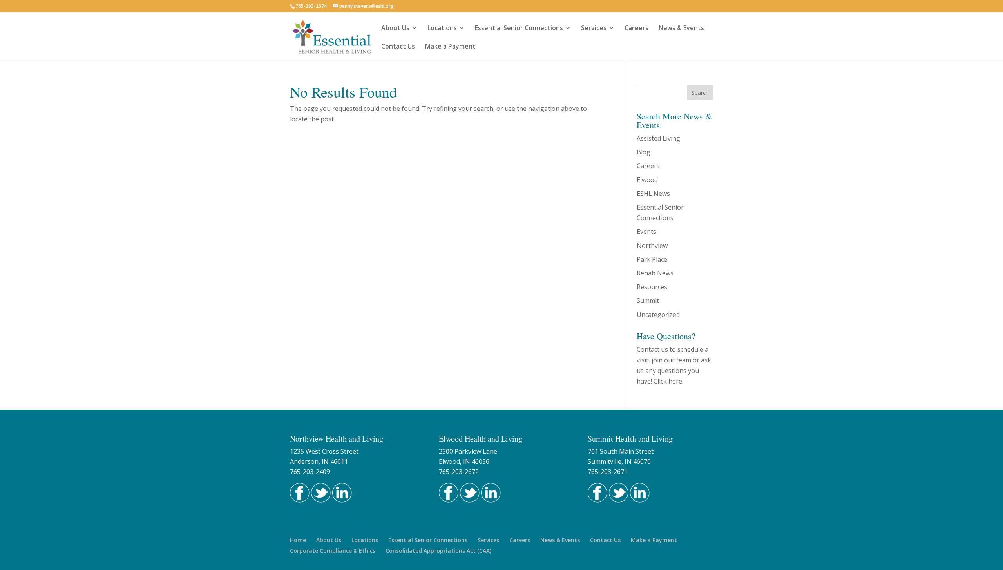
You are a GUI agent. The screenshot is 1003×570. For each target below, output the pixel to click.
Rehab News (655, 273)
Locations (442, 28)
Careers (636, 28)
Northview (652, 245)
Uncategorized (658, 314)
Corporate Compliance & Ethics (332, 550)
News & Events (681, 28)
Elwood (647, 180)
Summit (648, 300)
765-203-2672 (459, 471)
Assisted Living (658, 138)
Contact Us (398, 47)
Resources (652, 286)
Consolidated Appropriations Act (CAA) (438, 550)
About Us (395, 28)
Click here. (668, 381)
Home (298, 540)
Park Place (652, 259)
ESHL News (653, 193)
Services (594, 28)
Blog (643, 152)
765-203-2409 (310, 471)
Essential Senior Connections (519, 28)
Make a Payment (450, 47)
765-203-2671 (608, 471)
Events (646, 231)
